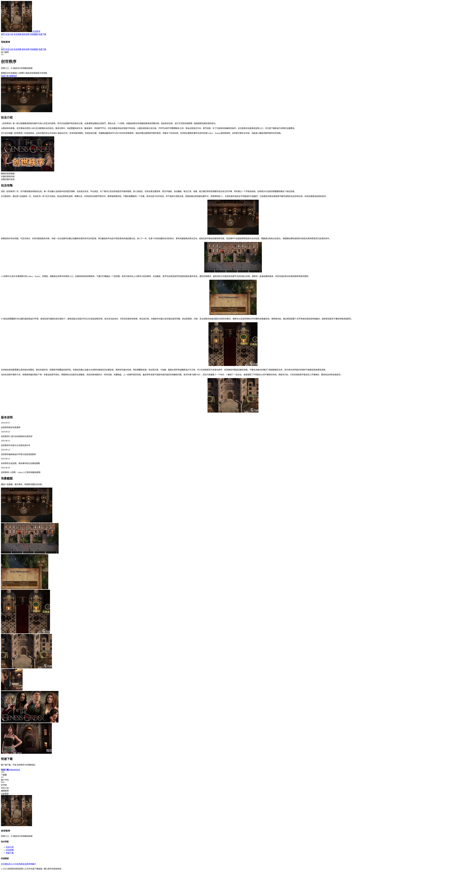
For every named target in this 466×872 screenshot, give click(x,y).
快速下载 (10, 853)
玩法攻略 (10, 850)
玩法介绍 (10, 847)
